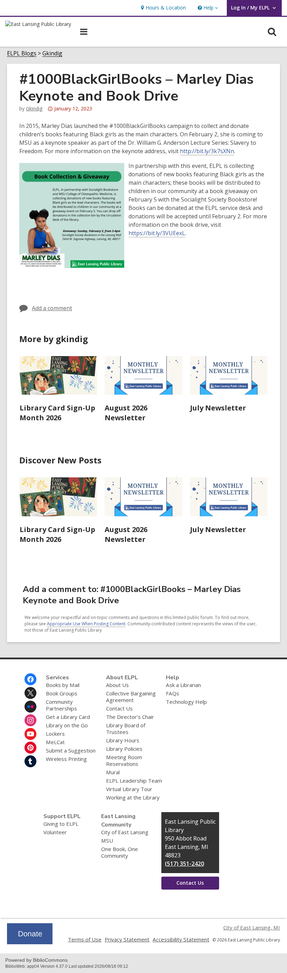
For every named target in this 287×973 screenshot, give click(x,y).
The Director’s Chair (130, 716)
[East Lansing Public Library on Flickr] (30, 707)
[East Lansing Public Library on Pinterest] (30, 748)
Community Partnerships (61, 705)
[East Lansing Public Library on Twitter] (30, 693)
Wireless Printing (66, 758)
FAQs (172, 693)
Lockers (55, 733)
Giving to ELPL (60, 823)
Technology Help (186, 701)
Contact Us (119, 708)
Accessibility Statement (181, 939)
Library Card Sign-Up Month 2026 (57, 412)
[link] (162, 8)
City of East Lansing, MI (251, 927)
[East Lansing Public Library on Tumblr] (30, 761)
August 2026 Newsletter (126, 412)
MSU (107, 840)
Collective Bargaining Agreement (131, 696)
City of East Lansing (124, 832)
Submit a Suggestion (71, 750)
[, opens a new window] (29, 942)
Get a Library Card (68, 716)
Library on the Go (67, 725)
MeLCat (55, 742)
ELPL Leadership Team (134, 780)
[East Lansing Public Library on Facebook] (30, 679)
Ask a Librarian (183, 684)
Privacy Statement (127, 939)
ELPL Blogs (21, 53)
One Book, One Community (119, 852)
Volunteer (55, 832)
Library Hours (122, 740)
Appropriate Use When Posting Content (86, 624)
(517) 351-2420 (184, 863)
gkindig (34, 108)
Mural (113, 772)
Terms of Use (85, 939)
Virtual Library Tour (129, 788)
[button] (207, 8)
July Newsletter (218, 408)
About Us (117, 684)
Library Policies (124, 748)
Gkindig (52, 53)
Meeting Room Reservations (124, 760)
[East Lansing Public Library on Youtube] (30, 734)
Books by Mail (62, 684)
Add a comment (52, 308)
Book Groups (61, 693)
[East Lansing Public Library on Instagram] (30, 720)
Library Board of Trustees (125, 728)
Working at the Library (133, 797)
